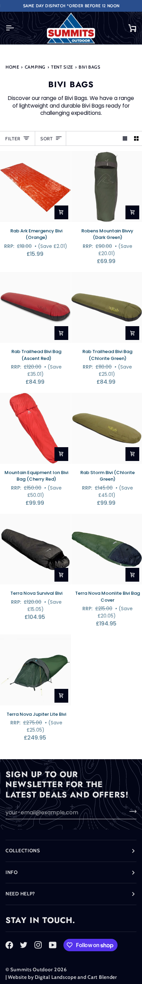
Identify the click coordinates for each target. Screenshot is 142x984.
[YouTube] (53, 945)
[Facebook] (9, 945)
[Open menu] (16, 28)
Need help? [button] (20, 894)
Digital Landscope (55, 977)
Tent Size (62, 67)
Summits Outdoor (31, 969)
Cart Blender (102, 977)
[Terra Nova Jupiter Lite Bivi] (35, 669)
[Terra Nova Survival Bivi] (35, 549)
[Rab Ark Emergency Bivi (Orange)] (35, 186)
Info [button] (12, 872)
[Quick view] (61, 212)
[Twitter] (24, 945)
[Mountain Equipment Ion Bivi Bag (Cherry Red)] (35, 428)
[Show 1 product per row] (125, 138)
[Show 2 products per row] (136, 138)
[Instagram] (38, 945)
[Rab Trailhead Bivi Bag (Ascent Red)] (35, 307)
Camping (35, 67)
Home (12, 67)
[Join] (130, 811)
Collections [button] (23, 850)
